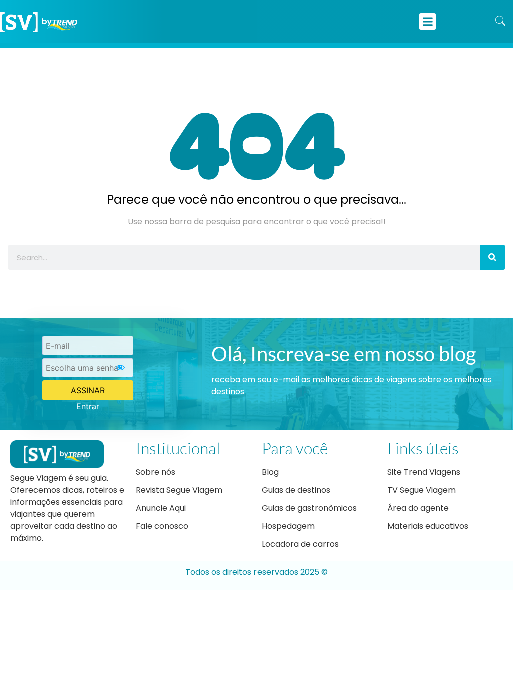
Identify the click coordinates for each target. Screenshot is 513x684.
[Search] (492, 257)
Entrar (87, 406)
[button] (427, 21)
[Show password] (120, 367)
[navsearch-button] (500, 22)
